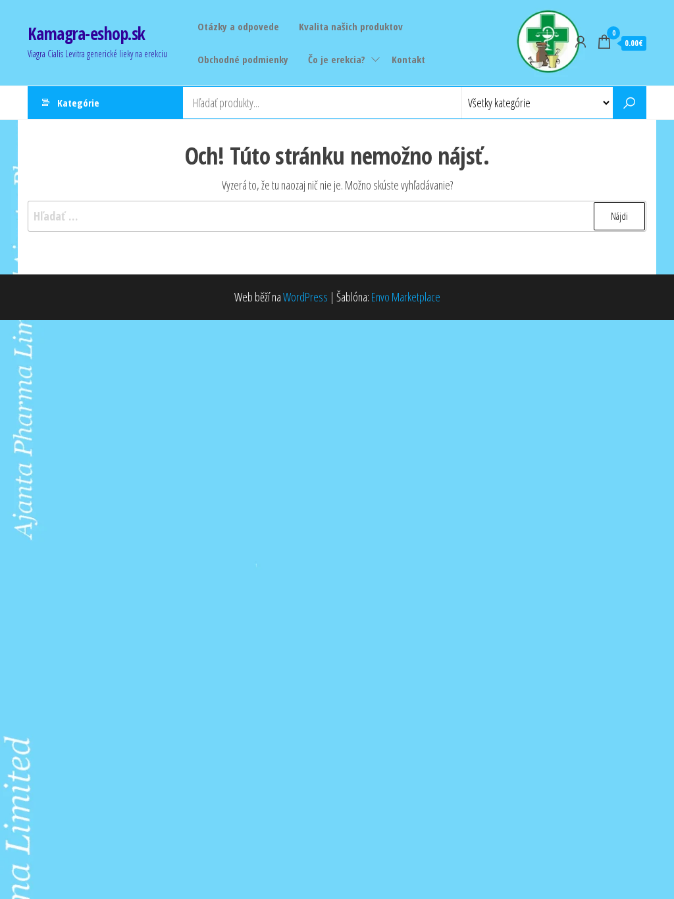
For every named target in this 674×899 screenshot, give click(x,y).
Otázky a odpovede (238, 26)
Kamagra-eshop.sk (86, 33)
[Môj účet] (580, 41)
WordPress (305, 297)
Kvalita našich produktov (351, 26)
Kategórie (78, 102)
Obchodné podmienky (242, 59)
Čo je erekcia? (336, 59)
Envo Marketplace (405, 297)
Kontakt (408, 59)
